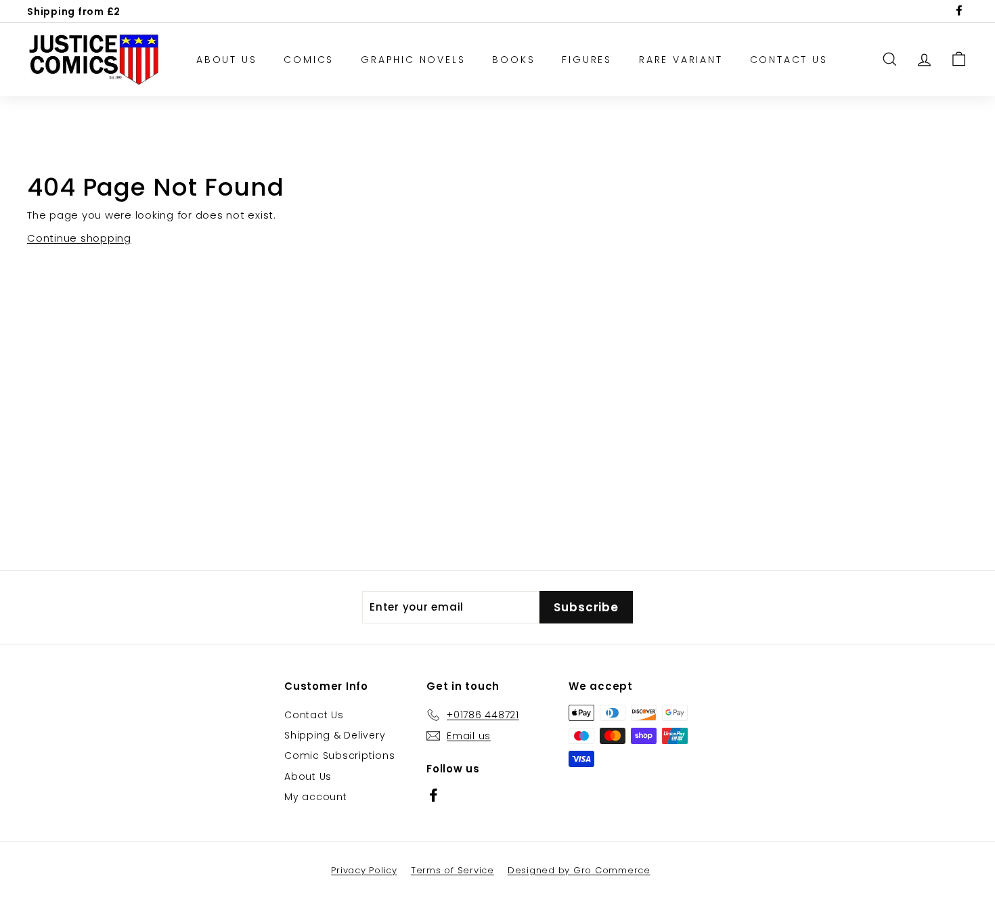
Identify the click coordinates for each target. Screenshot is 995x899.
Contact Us (789, 59)
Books (513, 59)
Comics (309, 59)
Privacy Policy (364, 870)
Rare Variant (681, 59)
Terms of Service (452, 870)
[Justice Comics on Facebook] (433, 795)
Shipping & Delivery (334, 735)
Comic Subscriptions (339, 755)
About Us (226, 59)
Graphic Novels (413, 59)
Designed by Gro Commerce (579, 870)
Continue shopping (79, 238)
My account (315, 797)
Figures (587, 59)
